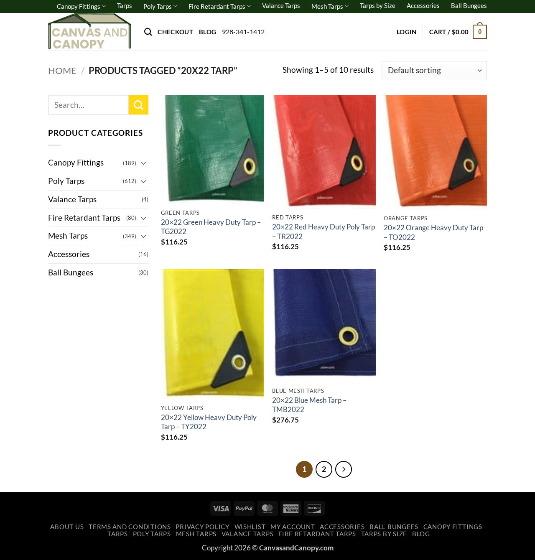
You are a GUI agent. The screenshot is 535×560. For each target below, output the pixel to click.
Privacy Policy (202, 526)
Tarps (124, 5)
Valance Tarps (281, 5)
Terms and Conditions (130, 526)
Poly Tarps (157, 6)
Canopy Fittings (78, 6)
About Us (67, 526)
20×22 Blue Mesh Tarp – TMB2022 (309, 405)
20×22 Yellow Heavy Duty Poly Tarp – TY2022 (209, 422)
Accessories (423, 5)
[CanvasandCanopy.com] (90, 31)
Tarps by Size (377, 5)
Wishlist (250, 526)
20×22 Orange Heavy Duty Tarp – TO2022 (433, 232)
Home (62, 70)
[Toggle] (143, 163)
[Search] (148, 32)
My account (292, 526)
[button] (407, 31)
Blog (207, 32)
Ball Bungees (469, 5)
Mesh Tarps (327, 6)
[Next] (343, 469)
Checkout (175, 32)
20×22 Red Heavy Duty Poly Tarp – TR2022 (323, 231)
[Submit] (138, 105)
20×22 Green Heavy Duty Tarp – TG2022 (211, 227)
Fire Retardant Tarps (217, 6)
